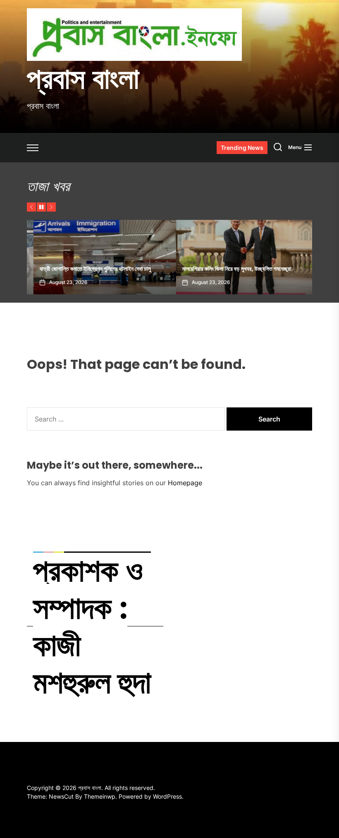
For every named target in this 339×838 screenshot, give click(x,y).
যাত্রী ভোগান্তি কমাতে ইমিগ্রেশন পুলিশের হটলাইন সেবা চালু (88, 269)
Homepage (185, 483)
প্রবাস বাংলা (83, 78)
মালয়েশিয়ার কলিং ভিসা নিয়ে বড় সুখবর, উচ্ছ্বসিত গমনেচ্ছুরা (230, 269)
